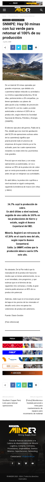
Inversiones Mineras (27, 16)
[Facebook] (12, 463)
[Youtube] (32, 463)
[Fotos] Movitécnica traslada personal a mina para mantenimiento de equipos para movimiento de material (32, 407)
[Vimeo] (25, 463)
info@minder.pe (28, 456)
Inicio (4, 16)
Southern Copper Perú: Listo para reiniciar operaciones (11, 403)
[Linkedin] (19, 463)
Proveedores (13, 16)
